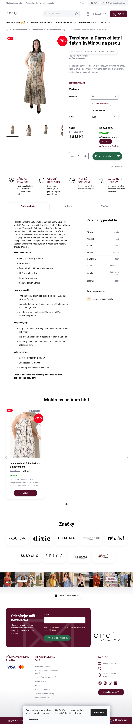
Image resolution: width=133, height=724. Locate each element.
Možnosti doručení (110, 148)
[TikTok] (116, 683)
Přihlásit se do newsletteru (57, 638)
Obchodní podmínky (14, 3)
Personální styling (42, 690)
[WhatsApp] (110, 683)
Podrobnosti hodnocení (107, 51)
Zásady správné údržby (44, 694)
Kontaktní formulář (111, 692)
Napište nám (40, 681)
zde (84, 713)
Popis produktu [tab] (28, 206)
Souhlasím (99, 712)
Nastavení (33, 719)
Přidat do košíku (103, 156)
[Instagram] (105, 683)
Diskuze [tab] (68, 206)
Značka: (77, 58)
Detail (25, 493)
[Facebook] (100, 683)
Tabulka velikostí (98, 110)
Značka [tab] (104, 206)
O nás (37, 686)
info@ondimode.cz (110, 663)
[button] (66, 504)
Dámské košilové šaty (103, 299)
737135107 (108, 668)
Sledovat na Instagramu (69, 595)
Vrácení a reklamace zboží (45, 677)
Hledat (76, 14)
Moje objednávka (42, 698)
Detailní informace (77, 83)
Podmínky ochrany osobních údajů (40, 3)
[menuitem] (17, 22)
